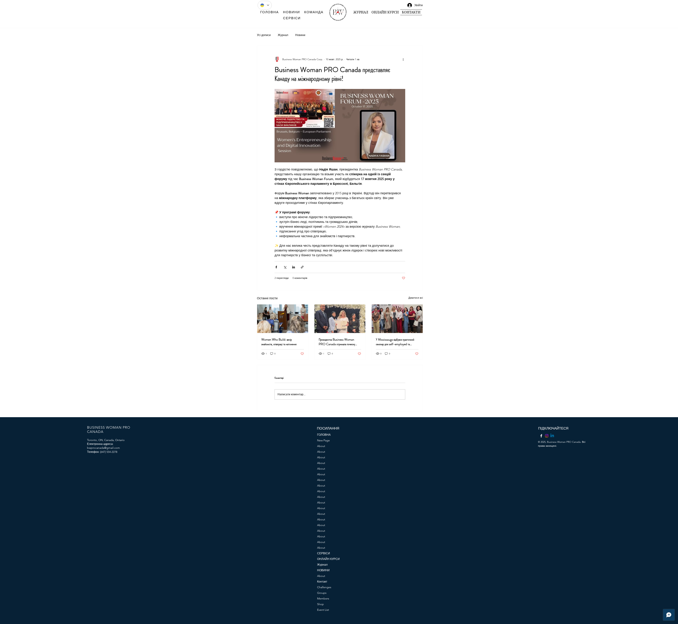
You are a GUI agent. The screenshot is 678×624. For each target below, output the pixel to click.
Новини (300, 35)
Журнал (283, 35)
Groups (321, 593)
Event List (323, 609)
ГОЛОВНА (324, 434)
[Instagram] (547, 436)
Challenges (324, 587)
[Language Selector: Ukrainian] (265, 5)
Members (323, 598)
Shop (320, 604)
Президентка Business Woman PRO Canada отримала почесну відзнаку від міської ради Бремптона (337, 341)
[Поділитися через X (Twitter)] (285, 267)
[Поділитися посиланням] (302, 267)
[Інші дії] (403, 59)
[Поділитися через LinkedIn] (293, 267)
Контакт (322, 581)
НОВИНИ (323, 570)
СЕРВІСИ (323, 553)
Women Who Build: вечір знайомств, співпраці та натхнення (278, 341)
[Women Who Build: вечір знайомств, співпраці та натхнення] (282, 318)
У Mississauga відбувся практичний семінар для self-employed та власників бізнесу (395, 341)
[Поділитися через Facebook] (276, 267)
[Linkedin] (552, 436)
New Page (323, 440)
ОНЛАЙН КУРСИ (328, 559)
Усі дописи (264, 35)
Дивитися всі (415, 297)
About (321, 446)
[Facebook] (541, 436)
